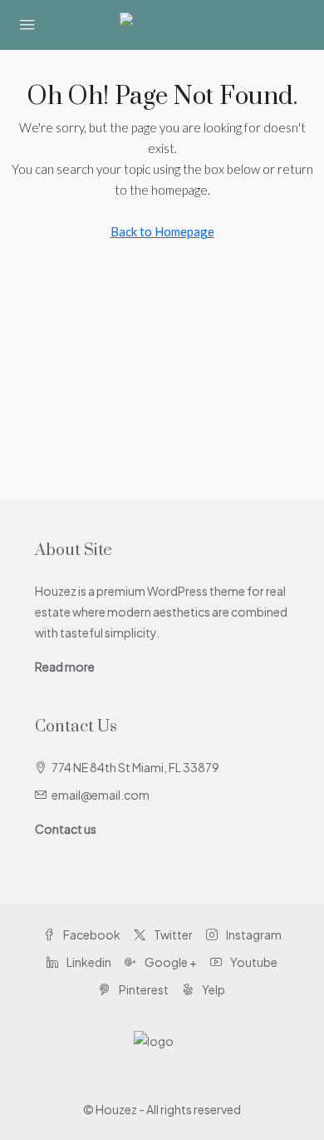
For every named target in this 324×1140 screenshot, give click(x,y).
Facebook (90, 934)
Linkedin (88, 961)
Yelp (212, 989)
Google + (170, 961)
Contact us (65, 828)
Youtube (252, 961)
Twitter (172, 934)
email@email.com (101, 794)
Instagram (253, 934)
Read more (65, 666)
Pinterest (143, 989)
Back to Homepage (162, 231)
